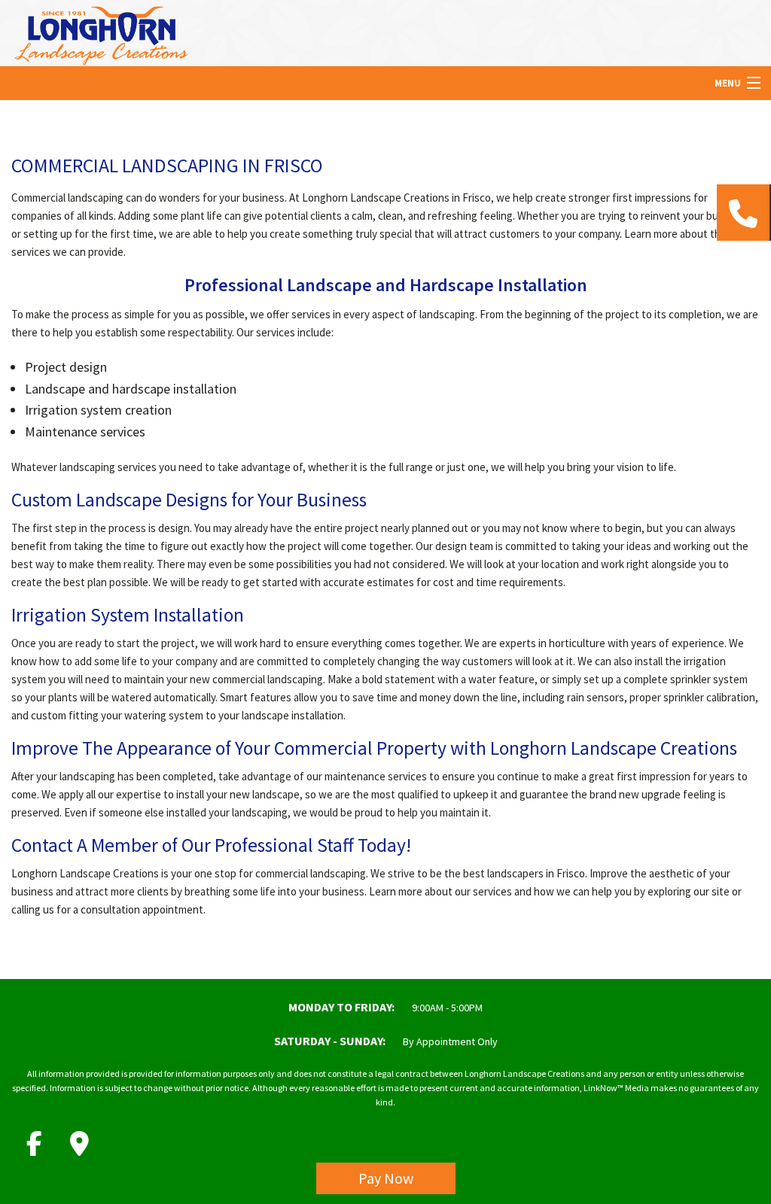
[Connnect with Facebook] (33, 1144)
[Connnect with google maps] (79, 1144)
